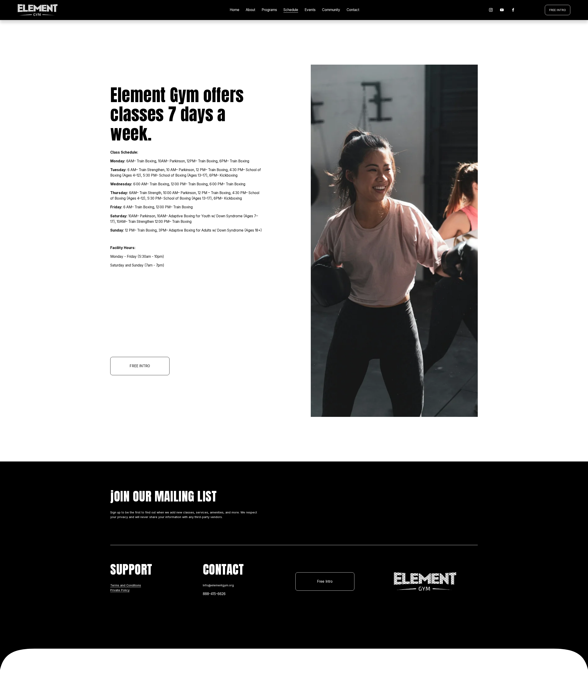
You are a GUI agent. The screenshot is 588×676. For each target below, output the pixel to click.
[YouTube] (502, 10)
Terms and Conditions (125, 585)
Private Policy (120, 590)
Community (331, 10)
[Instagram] (491, 10)
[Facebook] (513, 10)
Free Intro (325, 581)
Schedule (290, 10)
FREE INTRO (557, 10)
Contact (353, 10)
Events (310, 10)
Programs (269, 10)
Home (234, 10)
